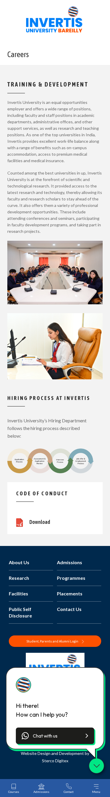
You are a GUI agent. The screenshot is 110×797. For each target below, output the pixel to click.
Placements (69, 593)
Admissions (69, 562)
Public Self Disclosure (20, 612)
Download (39, 522)
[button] (55, 736)
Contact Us (69, 609)
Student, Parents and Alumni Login (52, 641)
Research (19, 578)
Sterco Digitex (55, 760)
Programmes (71, 578)
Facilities (18, 593)
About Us (19, 562)
